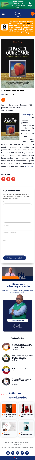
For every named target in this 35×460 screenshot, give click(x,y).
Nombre (6, 225)
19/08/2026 (15, 361)
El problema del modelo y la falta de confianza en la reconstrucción (22, 345)
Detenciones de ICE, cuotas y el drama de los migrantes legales (22, 357)
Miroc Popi (27, 114)
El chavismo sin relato (20, 369)
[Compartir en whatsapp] (13, 179)
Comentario (7, 202)
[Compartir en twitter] (8, 179)
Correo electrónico (10, 232)
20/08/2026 (15, 349)
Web (4, 240)
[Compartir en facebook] (3, 179)
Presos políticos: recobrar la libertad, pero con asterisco (21, 380)
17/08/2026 (15, 384)
